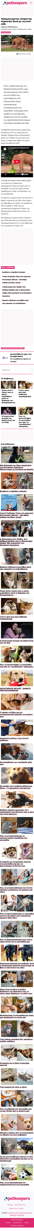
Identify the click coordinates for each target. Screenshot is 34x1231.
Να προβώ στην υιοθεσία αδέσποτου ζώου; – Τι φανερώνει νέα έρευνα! (16, 787)
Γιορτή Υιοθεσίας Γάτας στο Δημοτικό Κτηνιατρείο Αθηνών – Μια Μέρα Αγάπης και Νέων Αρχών (16, 279)
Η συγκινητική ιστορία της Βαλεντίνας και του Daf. (8, 419)
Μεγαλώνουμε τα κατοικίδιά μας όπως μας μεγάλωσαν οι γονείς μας (17, 1016)
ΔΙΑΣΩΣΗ (13, 1215)
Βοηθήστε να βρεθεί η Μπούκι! (13, 272)
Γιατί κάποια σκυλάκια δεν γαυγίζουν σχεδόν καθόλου (16, 1040)
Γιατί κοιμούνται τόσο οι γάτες (13, 1087)
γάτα (16, 1213)
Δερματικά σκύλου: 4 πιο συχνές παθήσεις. (14, 739)
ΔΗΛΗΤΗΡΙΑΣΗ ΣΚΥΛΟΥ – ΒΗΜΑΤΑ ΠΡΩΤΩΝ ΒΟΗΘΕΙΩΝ (15, 689)
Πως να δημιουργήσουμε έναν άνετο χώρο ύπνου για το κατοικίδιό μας (16, 941)
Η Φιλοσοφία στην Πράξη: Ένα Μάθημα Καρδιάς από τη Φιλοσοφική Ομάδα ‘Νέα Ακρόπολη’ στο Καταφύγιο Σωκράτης (16, 542)
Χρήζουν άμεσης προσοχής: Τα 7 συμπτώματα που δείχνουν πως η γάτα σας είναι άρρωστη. (17, 812)
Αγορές (26, 1222)
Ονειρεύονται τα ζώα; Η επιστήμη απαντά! (14, 1064)
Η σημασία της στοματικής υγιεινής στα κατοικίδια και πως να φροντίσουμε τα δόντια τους (15, 864)
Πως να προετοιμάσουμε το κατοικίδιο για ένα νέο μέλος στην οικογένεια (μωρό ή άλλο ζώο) (17, 916)
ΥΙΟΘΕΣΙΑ (20, 1215)
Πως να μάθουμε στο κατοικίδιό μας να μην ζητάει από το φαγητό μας (16, 1110)
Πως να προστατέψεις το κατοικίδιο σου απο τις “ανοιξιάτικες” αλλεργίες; (25, 421)
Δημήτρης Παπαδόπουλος (9, 27)
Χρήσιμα (10, 1205)
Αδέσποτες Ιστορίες (16, 1208)
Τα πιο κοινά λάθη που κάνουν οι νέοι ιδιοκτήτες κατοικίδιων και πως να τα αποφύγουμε (16, 1159)
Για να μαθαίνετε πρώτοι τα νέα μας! (20, 360)
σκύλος (11, 1213)
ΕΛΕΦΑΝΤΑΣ (5, 348)
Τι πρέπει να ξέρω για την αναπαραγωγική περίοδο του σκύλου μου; (16, 714)
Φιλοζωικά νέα (20, 1205)
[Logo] (17, 1199)
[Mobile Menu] (31, 3)
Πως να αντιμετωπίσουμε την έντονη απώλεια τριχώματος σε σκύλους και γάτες (16, 890)
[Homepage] (15, 3)
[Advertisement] (17, 11)
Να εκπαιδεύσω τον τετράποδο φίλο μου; (16, 763)
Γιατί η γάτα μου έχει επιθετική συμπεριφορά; (25, 393)
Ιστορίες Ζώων (6, 32)
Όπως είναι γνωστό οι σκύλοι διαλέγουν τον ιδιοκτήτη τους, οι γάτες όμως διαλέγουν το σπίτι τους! (16, 991)
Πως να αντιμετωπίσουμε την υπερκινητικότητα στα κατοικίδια (14, 1184)
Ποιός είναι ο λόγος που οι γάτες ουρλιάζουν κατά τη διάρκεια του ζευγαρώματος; (8, 396)
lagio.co (20, 1225)
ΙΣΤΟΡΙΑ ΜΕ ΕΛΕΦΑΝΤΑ (17, 348)
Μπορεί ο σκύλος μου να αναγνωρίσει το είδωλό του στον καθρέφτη (16, 1134)
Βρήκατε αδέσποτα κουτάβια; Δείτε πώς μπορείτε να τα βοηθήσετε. (15, 568)
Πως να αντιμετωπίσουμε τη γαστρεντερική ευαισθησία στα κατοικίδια (13, 838)
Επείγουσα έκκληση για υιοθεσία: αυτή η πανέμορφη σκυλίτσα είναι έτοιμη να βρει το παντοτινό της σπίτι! (17, 965)
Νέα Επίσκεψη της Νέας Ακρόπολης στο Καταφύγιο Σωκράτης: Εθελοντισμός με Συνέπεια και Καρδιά (16, 467)
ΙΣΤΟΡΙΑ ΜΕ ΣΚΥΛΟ (25, 1213)
